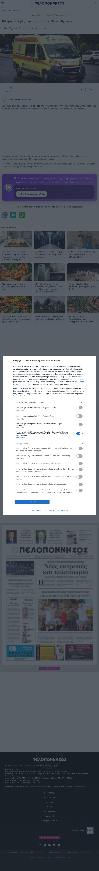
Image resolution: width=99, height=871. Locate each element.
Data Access (49, 510)
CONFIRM (32, 502)
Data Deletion (36, 510)
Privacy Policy (63, 510)
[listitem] (49, 402)
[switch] (79, 407)
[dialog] (49, 435)
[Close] (91, 360)
